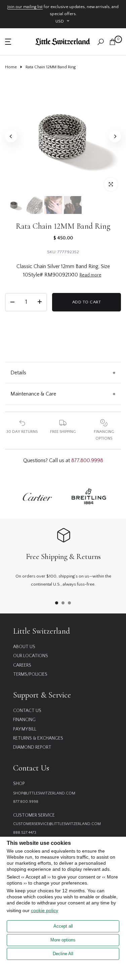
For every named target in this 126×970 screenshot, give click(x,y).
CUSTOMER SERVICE (34, 815)
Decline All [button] (63, 953)
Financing (24, 719)
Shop (19, 783)
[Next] (115, 136)
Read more (90, 275)
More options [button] (63, 939)
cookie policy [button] (44, 910)
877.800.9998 (87, 460)
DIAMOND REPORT (32, 747)
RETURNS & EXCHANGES (38, 738)
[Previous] (11, 136)
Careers (22, 665)
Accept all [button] (63, 926)
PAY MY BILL (24, 729)
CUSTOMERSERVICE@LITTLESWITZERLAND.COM (57, 824)
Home (11, 67)
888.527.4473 (24, 832)
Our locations (30, 656)
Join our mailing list (25, 6)
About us (24, 646)
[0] (112, 42)
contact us (27, 710)
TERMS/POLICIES (30, 674)
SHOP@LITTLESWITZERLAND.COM (44, 793)
